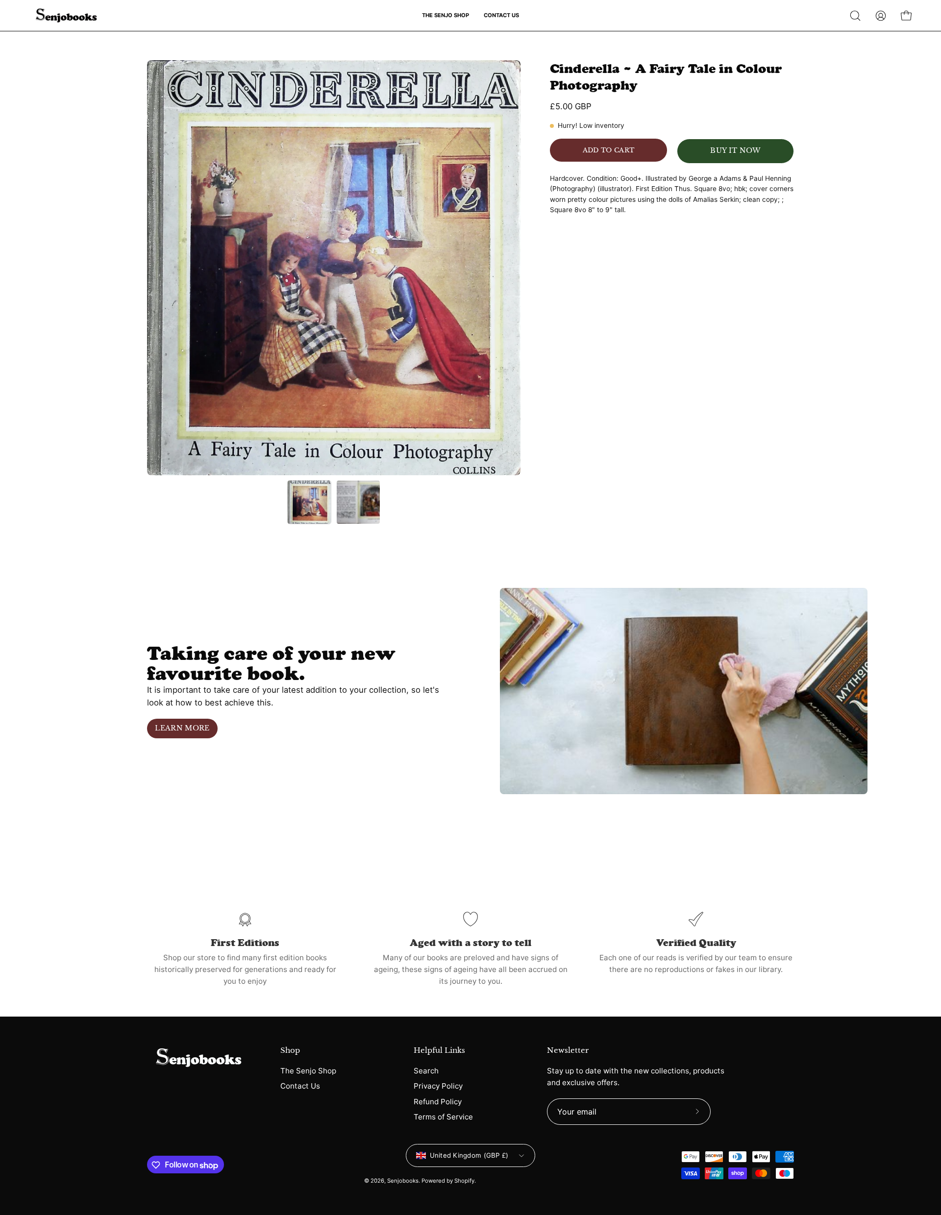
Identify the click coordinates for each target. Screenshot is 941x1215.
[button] (445, 15)
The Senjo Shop (308, 1070)
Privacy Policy (438, 1086)
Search (426, 1070)
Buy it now (735, 150)
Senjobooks (403, 1180)
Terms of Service (443, 1116)
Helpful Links (439, 1050)
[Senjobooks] (66, 15)
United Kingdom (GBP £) (469, 1155)
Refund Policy (438, 1101)
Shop (290, 1050)
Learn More (182, 728)
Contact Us (300, 1086)
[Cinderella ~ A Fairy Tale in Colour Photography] (309, 502)
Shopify (464, 1180)
